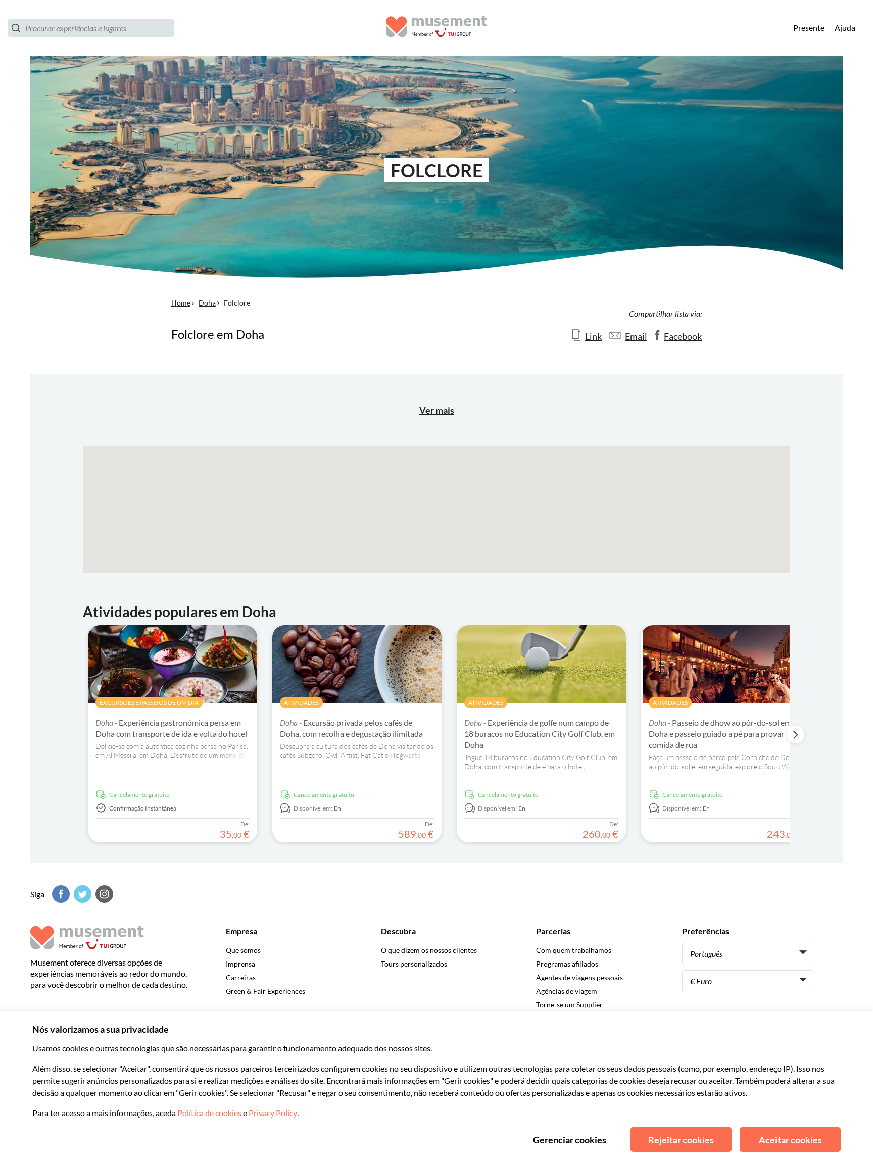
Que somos (243, 950)
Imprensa (240, 963)
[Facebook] (60, 894)
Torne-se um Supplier (569, 1004)
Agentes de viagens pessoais (579, 977)
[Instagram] (103, 894)
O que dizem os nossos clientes (429, 950)
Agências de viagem (566, 991)
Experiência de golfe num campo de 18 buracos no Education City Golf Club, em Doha (539, 733)
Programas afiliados (567, 963)
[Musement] (436, 28)
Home (180, 302)
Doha (207, 302)
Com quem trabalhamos (573, 950)
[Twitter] (81, 894)
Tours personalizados (414, 963)
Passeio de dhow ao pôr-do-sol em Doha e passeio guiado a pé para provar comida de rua (720, 733)
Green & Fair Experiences (265, 991)
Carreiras (241, 977)
